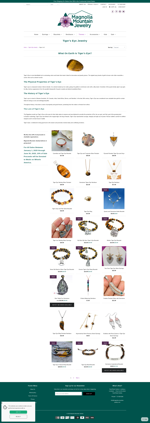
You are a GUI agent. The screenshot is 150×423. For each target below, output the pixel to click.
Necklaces (69, 34)
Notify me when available (62, 305)
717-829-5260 (121, 4)
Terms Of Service (32, 396)
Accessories (94, 34)
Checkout (121, 7)
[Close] (18, 403)
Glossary (112, 4)
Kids (105, 34)
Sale (112, 34)
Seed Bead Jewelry (117, 393)
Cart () (113, 7)
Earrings (45, 34)
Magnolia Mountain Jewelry (76, 413)
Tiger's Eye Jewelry (75, 40)
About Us (82, 4)
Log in (105, 7)
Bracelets (57, 34)
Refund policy (32, 392)
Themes (81, 34)
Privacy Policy (93, 4)
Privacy (33, 399)
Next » (78, 378)
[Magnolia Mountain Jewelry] (75, 20)
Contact (103, 4)
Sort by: (110, 47)
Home (36, 34)
